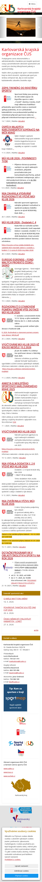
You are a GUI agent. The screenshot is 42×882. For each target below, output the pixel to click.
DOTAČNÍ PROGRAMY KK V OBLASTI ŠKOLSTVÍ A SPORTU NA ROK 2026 (21, 555)
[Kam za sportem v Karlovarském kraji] (15, 698)
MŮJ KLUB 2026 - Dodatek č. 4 (19, 222)
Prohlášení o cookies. (13, 859)
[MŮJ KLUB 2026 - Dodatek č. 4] (7, 230)
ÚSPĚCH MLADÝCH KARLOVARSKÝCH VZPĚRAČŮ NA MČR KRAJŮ (20, 129)
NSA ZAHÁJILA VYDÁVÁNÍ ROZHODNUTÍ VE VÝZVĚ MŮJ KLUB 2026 (18, 196)
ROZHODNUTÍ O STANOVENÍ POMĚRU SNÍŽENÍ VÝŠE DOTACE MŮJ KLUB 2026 (20, 309)
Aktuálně (21, 121)
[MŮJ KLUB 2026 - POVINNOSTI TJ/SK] (7, 169)
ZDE (14, 422)
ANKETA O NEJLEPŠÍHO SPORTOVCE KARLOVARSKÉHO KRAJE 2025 (19, 386)
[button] (3, 27)
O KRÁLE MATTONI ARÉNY (16, 598)
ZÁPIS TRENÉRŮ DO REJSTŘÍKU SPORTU (19, 89)
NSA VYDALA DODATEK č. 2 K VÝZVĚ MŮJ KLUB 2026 (18, 465)
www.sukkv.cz (9, 768)
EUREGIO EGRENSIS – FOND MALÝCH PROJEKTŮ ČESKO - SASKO (18, 262)
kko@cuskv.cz (14, 682)
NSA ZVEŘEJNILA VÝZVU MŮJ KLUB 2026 (18, 502)
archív (36, 630)
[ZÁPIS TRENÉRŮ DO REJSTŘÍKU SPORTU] (7, 99)
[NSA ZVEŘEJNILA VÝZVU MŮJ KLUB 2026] (7, 512)
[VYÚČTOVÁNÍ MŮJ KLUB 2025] (7, 439)
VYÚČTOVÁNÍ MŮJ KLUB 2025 (19, 431)
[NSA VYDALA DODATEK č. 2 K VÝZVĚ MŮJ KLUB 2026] (7, 474)
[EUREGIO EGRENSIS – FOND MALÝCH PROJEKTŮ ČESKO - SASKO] (7, 273)
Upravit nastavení (21, 866)
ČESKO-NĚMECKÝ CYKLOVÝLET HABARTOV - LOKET (17, 620)
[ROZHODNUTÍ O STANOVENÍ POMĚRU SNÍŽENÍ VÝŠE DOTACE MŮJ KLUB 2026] (7, 320)
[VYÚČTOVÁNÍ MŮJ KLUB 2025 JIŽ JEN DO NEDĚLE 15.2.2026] (7, 355)
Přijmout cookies (21, 876)
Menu (33, 4)
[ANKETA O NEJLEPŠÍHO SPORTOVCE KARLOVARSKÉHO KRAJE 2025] (7, 397)
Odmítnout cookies (21, 871)
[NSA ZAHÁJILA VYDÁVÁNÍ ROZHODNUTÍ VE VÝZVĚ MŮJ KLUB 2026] (7, 207)
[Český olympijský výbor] (21, 752)
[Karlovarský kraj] (21, 818)
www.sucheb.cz (9, 776)
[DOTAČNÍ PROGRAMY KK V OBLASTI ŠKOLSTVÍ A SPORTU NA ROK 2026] (7, 567)
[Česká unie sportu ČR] (21, 721)
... (35, 117)
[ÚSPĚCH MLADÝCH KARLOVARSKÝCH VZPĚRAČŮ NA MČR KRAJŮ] (7, 140)
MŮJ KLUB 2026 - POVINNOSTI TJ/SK (19, 160)
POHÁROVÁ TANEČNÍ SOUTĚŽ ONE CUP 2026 (20, 608)
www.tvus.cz (8, 772)
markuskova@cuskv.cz (17, 661)
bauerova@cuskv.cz (16, 673)
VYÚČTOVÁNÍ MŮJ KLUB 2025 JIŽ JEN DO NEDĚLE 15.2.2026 (20, 346)
